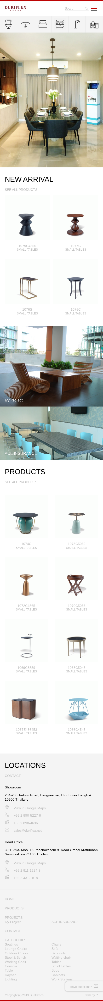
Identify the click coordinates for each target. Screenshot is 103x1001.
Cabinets (58, 975)
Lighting (11, 979)
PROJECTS (14, 917)
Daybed (11, 975)
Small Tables (61, 966)
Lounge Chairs (16, 949)
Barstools (59, 953)
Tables (56, 962)
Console (11, 966)
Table (9, 970)
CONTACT (13, 931)
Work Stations (62, 979)
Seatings (11, 944)
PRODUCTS (14, 908)
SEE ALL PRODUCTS (21, 190)
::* (97, 995)
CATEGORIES (15, 940)
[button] (92, 98)
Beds (55, 970)
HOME (10, 899)
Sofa (55, 949)
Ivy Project (13, 922)
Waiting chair (61, 957)
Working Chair (15, 962)
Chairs (56, 944)
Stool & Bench (15, 957)
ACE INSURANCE (65, 922)
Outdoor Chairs (16, 953)
